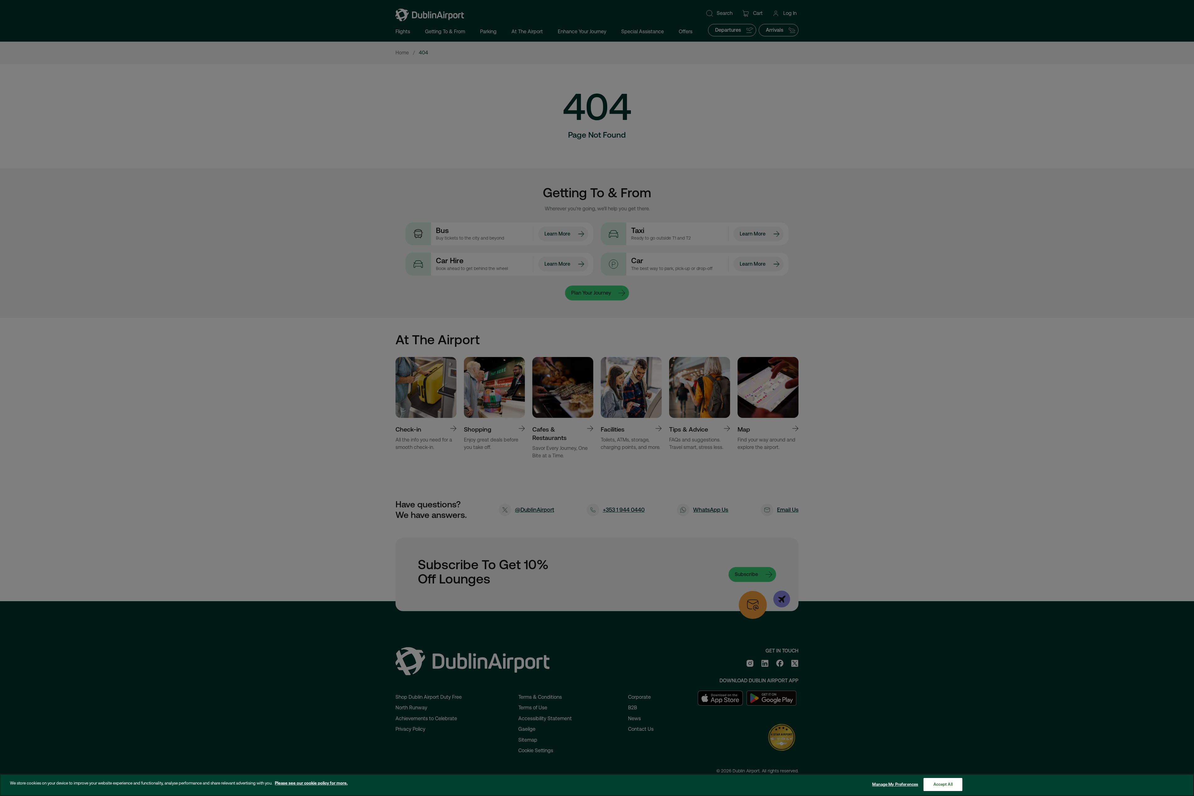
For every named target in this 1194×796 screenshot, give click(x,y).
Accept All (943, 784)
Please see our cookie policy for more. (311, 783)
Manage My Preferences (895, 784)
